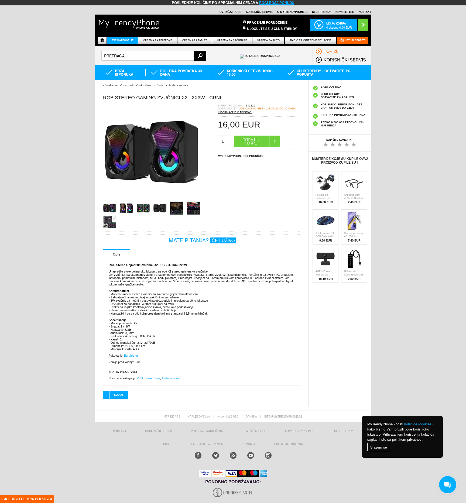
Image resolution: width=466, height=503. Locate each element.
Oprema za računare (232, 40)
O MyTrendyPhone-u (292, 12)
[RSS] (233, 455)
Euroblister (131, 355)
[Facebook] (198, 455)
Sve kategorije (122, 40)
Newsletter (344, 12)
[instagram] (268, 455)
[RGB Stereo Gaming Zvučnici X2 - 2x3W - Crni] (151, 199)
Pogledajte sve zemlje (206, 444)
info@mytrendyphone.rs (283, 416)
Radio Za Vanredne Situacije (310, 40)
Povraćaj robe (229, 12)
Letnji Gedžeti (355, 40)
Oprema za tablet (194, 40)
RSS (166, 444)
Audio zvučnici (171, 378)
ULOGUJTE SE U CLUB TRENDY (272, 28)
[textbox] (153, 56)
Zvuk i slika (144, 378)
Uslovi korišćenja (288, 444)
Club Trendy (321, 12)
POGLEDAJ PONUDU (276, 3)
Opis (117, 254)
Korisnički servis (259, 12)
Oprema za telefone (157, 40)
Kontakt (365, 12)
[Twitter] (215, 455)
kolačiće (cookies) (418, 423)
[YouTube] (250, 455)
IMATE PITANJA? (201, 240)
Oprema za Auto (268, 40)
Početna (119, 431)
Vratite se (111, 85)
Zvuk (156, 378)
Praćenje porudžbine (267, 22)
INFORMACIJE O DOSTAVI (235, 112)
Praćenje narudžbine (207, 431)
